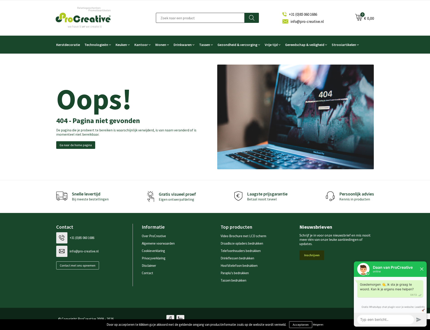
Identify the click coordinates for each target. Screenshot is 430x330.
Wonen (160, 44)
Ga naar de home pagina (76, 145)
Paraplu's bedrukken (235, 273)
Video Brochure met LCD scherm (243, 236)
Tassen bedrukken (233, 280)
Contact (147, 273)
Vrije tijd (271, 44)
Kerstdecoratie (68, 44)
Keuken (121, 44)
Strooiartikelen (344, 44)
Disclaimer (149, 265)
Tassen (204, 44)
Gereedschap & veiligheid (304, 44)
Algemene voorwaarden (158, 243)
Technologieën (96, 44)
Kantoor (141, 44)
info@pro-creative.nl (307, 21)
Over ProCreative (154, 236)
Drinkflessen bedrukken (237, 258)
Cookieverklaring (153, 251)
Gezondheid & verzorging (237, 44)
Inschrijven (312, 255)
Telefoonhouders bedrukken (241, 251)
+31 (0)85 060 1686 (303, 14)
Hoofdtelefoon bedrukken (239, 265)
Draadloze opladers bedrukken (242, 243)
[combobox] (200, 18)
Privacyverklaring (154, 258)
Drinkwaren (183, 44)
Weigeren (318, 324)
